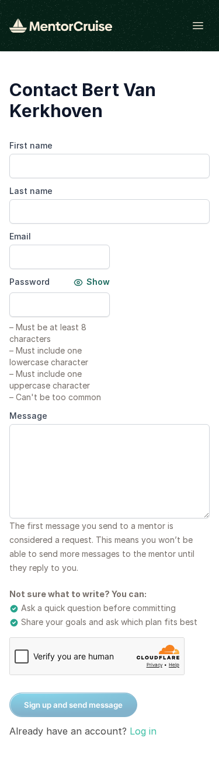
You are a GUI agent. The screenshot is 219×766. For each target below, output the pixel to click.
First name (31, 145)
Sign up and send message (73, 704)
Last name (31, 191)
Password (29, 282)
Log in (143, 731)
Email (20, 236)
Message (28, 416)
